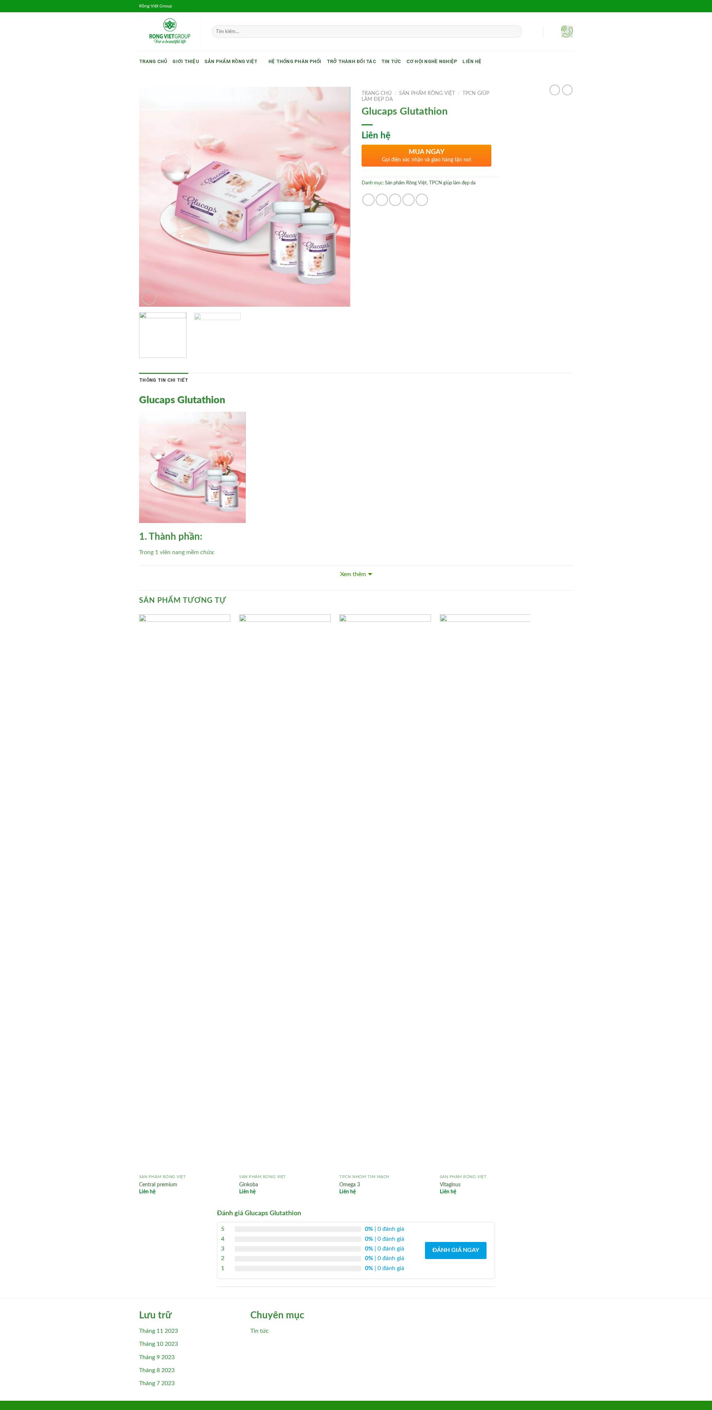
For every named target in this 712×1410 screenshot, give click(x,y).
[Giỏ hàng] (567, 31)
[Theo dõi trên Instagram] (555, 6)
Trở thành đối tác (351, 61)
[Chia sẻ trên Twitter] (382, 200)
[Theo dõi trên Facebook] (548, 6)
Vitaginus (450, 1184)
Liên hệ (471, 61)
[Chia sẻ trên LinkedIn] (422, 200)
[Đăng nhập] (552, 31)
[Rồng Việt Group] (170, 31)
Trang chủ (153, 61)
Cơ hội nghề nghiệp (432, 61)
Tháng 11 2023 (158, 1331)
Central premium (158, 1184)
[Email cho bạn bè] (395, 200)
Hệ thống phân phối (295, 61)
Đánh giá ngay (455, 1250)
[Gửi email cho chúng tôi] (569, 6)
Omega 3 (349, 1184)
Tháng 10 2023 (158, 1344)
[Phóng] (149, 297)
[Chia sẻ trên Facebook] (368, 200)
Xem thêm (353, 574)
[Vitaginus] (485, 892)
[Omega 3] (385, 892)
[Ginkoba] (285, 892)
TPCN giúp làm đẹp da (452, 183)
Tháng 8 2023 (157, 1370)
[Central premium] (185, 892)
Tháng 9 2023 (157, 1357)
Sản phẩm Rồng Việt (231, 61)
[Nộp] (515, 31)
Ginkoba (248, 1184)
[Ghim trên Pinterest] (408, 200)
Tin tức (391, 61)
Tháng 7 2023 (157, 1383)
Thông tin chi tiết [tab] (163, 380)
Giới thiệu (185, 61)
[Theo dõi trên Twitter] (562, 6)
